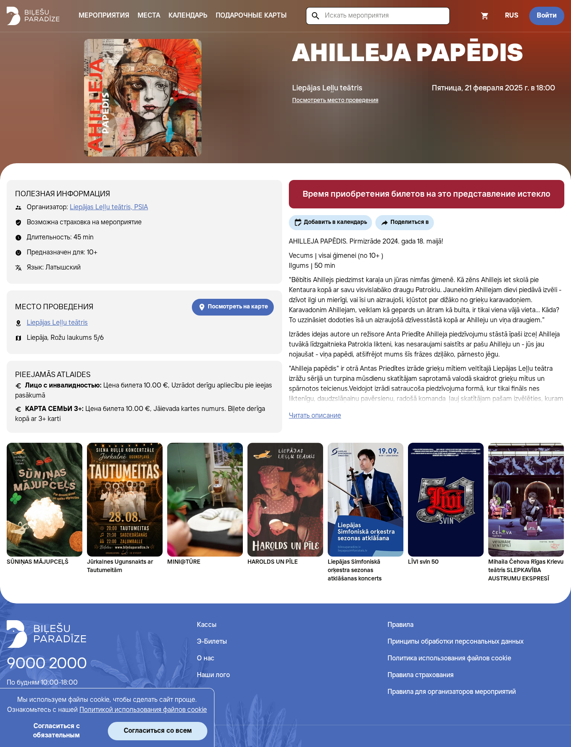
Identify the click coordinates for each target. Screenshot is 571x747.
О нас (205, 658)
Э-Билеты (212, 642)
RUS (511, 16)
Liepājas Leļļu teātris (57, 323)
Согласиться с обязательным (56, 731)
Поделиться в (409, 222)
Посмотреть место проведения (335, 100)
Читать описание (315, 416)
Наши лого (213, 675)
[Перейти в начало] (46, 634)
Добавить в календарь (335, 222)
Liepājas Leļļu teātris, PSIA (109, 207)
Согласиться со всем (158, 731)
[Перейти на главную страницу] (33, 16)
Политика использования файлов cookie (449, 658)
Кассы (207, 625)
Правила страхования (420, 675)
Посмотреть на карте (238, 307)
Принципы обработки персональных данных (455, 642)
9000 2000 (47, 664)
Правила (400, 625)
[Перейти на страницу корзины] (473, 16)
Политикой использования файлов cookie (143, 710)
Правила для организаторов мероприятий (451, 692)
